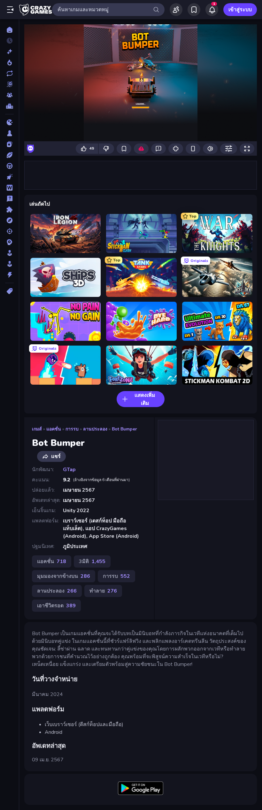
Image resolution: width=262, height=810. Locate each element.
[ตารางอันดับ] (9, 106)
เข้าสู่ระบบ (240, 9)
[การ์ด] (9, 144)
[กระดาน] (9, 133)
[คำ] (9, 187)
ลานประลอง (95, 429)
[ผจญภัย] (9, 220)
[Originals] (9, 84)
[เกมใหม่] (9, 51)
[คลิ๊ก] (9, 176)
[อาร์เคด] (9, 263)
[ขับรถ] (9, 165)
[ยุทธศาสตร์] (9, 242)
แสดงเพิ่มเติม (145, 399)
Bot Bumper (124, 429)
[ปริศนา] (9, 209)
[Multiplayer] (9, 95)
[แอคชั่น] (9, 274)
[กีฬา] (9, 155)
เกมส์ (37, 429)
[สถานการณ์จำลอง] (9, 253)
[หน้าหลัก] (9, 29)
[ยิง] (9, 231)
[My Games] (194, 9)
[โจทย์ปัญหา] (9, 198)
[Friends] (176, 9)
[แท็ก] (9, 291)
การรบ (72, 429)
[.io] (9, 122)
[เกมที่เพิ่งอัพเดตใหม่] (9, 73)
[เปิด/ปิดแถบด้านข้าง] (10, 9)
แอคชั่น (53, 429)
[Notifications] (211, 9)
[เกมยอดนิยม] (9, 62)
